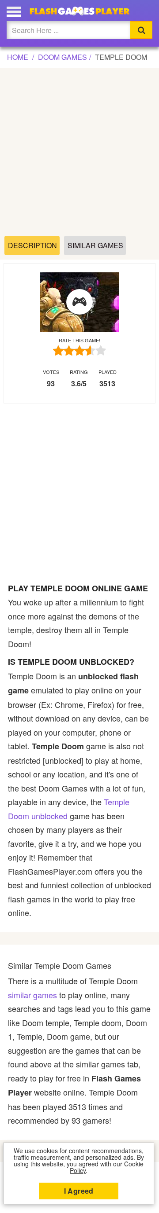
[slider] (79, 350)
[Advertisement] (79, 152)
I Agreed (79, 1191)
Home (17, 57)
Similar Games (95, 245)
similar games (32, 994)
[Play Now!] (79, 302)
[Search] (141, 30)
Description (32, 245)
